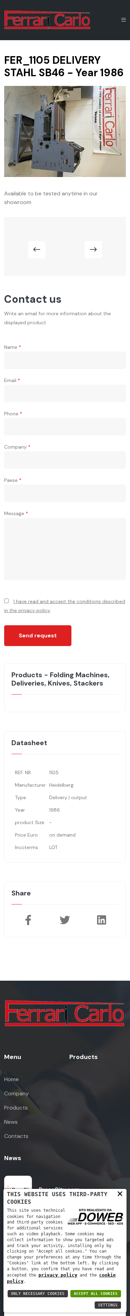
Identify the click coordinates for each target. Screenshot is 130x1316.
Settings (108, 1305)
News (11, 1121)
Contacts (16, 1136)
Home (11, 1079)
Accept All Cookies (96, 1293)
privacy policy (57, 1275)
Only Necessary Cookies (37, 1293)
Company (16, 1093)
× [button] (120, 1193)
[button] (36, 249)
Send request (38, 635)
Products (16, 1107)
